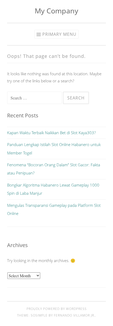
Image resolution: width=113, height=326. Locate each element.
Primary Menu (59, 34)
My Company (56, 11)
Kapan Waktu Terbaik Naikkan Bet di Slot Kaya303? (51, 132)
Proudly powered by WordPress (57, 309)
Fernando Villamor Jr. (74, 315)
